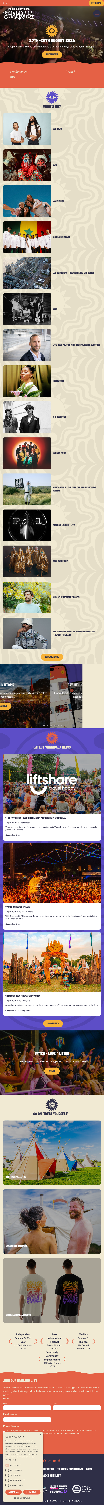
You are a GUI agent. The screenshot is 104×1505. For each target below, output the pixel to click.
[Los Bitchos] (27, 201)
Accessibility (52, 1475)
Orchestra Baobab (61, 237)
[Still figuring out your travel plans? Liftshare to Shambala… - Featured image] (52, 784)
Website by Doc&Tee (48, 1501)
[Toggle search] (3, 3)
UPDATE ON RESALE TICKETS (17, 907)
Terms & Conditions (70, 1469)
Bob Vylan (57, 129)
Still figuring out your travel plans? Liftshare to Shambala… (35, 818)
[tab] (44, 725)
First (5, 1403)
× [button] (40, 1435)
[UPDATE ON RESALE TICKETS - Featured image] (52, 873)
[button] (23, 1498)
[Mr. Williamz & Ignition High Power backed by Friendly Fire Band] (27, 633)
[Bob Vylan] (27, 129)
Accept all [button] (14, 1492)
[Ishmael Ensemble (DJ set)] (27, 597)
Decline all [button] (31, 1492)
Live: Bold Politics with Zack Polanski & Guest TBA (76, 345)
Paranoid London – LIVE (64, 525)
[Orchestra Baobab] (27, 237)
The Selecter (59, 417)
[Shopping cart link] (7, 3)
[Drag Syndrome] (27, 561)
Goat (55, 165)
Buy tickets (96, 3)
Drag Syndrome (60, 561)
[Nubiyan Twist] (27, 453)
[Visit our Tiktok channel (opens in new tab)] (59, 1461)
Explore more (52, 657)
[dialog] (23, 1467)
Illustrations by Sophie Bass (71, 1501)
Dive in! (52, 1071)
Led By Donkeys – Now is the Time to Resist (73, 273)
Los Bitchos (58, 201)
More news (53, 1024)
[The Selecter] (27, 417)
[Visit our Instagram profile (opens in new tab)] (49, 1461)
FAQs (89, 1469)
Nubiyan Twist (59, 453)
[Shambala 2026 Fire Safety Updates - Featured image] (52, 962)
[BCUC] (27, 309)
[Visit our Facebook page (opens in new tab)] (44, 1461)
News (17, 835)
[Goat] (27, 165)
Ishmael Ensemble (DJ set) (66, 597)
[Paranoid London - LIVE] (27, 525)
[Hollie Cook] (27, 381)
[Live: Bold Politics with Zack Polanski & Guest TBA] (27, 345)
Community (20, 1010)
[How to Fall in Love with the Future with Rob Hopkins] (27, 489)
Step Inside (54, 706)
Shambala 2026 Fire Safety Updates (22, 996)
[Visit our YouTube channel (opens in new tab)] (54, 1461)
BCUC (55, 309)
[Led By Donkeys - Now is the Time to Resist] (27, 273)
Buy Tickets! (52, 54)
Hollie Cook (58, 381)
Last (55, 1403)
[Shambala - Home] (19, 14)
